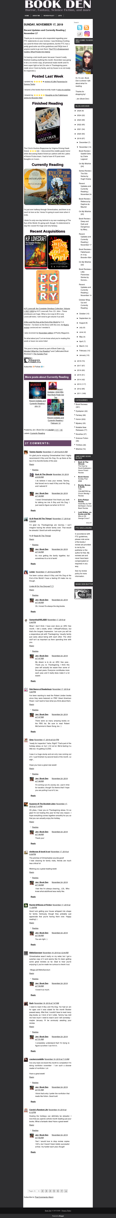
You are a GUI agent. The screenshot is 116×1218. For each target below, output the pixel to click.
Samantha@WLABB (38, 619)
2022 (79, 124)
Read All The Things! (42, 535)
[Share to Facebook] (61, 430)
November (83, 147)
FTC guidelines (81, 536)
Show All (89, 523)
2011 (79, 393)
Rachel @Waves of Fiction (40, 904)
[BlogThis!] (57, 430)
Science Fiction (82, 438)
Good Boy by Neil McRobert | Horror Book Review (85, 505)
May (81, 336)
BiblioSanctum (35, 952)
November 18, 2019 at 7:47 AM (46, 1003)
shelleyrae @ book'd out (39, 851)
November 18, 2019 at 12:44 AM (55, 952)
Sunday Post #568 (83, 480)
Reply (31, 464)
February (83, 350)
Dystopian (80, 411)
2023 (79, 120)
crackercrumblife (36, 1059)
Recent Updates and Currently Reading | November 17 (85, 239)
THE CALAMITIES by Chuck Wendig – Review (84, 492)
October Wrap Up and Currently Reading (84, 303)
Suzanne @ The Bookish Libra (42, 803)
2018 (79, 361)
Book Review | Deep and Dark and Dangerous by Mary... (85, 224)
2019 (79, 138)
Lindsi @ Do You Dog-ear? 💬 (41, 586)
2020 (79, 133)
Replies (35, 469)
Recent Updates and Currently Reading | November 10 (85, 290)
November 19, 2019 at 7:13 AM (57, 1059)
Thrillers (79, 445)
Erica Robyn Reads (83, 500)
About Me (36, 16)
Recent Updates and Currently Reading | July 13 (37, 403)
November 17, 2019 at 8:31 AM (55, 451)
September (84, 318)
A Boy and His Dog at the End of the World (41, 322)
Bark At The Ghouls (43, 474)
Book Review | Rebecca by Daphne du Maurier (85, 202)
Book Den (48, 1211)
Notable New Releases (81, 428)
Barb (31, 1003)
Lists (60, 16)
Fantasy (79, 415)
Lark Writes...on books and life (85, 513)
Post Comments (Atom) (44, 1197)
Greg (31, 739)
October (82, 313)
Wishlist (79, 449)
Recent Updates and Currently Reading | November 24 (85, 188)
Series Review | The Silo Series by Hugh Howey (85, 174)
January (82, 355)
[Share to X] (59, 430)
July (81, 327)
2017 (79, 365)
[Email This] (55, 430)
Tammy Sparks (35, 451)
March (82, 346)
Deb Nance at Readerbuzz (40, 689)
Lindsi (32, 571)
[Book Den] (83, 598)
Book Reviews (81, 404)
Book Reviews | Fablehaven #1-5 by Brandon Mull (85, 253)
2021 (79, 129)
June (81, 332)
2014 (79, 379)
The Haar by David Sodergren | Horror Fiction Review (85, 469)
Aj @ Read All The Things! (40, 518)
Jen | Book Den (41, 493)
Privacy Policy (66, 1211)
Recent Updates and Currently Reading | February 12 (55, 420)
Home (27, 16)
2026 (79, 110)
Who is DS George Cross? (84, 517)
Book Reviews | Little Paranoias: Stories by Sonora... (85, 274)
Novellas (79, 434)
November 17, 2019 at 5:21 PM (46, 739)
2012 (79, 388)
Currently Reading (37, 433)
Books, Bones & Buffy (84, 486)
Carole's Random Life (38, 1109)
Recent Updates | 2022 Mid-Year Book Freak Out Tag (55, 393)
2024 (79, 115)
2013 (79, 384)
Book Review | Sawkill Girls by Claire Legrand (85, 155)
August (82, 323)
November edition (46, 333)
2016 (79, 370)
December (83, 142)
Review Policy (49, 16)
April (81, 341)
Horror (78, 419)
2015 (79, 375)
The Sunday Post (40, 354)
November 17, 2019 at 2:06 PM (48, 571)
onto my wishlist (63, 90)
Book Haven (83, 476)
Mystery (79, 423)
